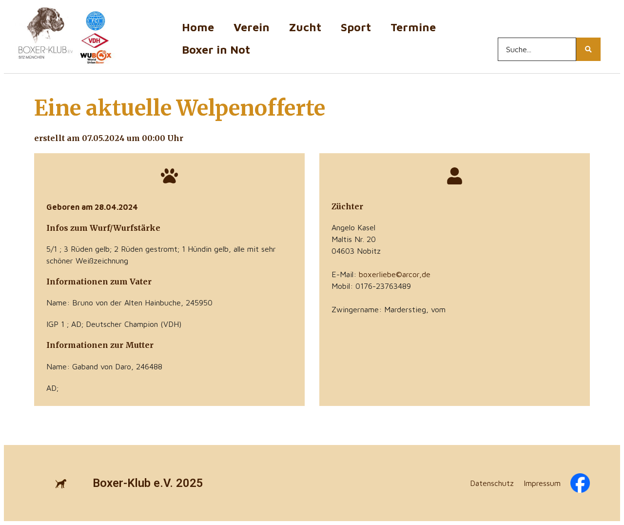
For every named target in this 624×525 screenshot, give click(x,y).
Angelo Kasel (353, 227)
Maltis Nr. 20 (354, 239)
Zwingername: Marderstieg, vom (389, 309)
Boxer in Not (216, 49)
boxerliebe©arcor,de (394, 274)
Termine (413, 27)
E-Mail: (381, 274)
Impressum (542, 483)
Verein (252, 27)
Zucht (305, 27)
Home (198, 27)
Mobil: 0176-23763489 (371, 286)
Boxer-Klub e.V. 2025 (148, 483)
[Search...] (588, 49)
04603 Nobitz (356, 250)
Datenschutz (492, 483)
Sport (356, 27)
